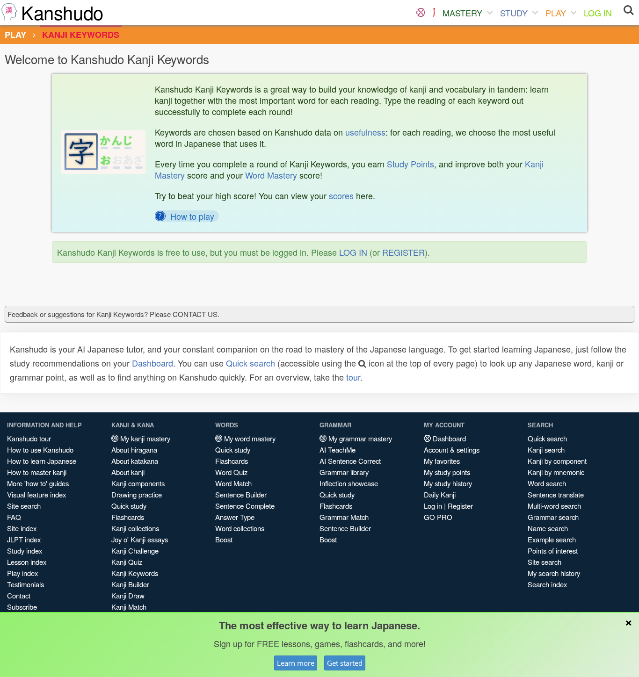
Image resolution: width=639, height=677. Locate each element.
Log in (433, 506)
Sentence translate (556, 494)
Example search (552, 539)
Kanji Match (128, 607)
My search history (554, 573)
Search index (547, 584)
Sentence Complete (245, 506)
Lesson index (26, 562)
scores (341, 195)
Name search (548, 528)
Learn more (295, 663)
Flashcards (127, 517)
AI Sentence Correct (350, 461)
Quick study (128, 506)
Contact (18, 595)
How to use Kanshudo (40, 449)
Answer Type (234, 517)
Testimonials (25, 584)
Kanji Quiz (126, 562)
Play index (22, 573)
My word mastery (249, 438)
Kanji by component (557, 461)
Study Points (410, 164)
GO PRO (438, 517)
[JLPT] (434, 12)
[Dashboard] (421, 12)
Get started (345, 663)
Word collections (239, 528)
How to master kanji (36, 472)
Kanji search (546, 449)
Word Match (233, 483)
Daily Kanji (440, 494)
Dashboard (152, 363)
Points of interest (553, 550)
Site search (24, 506)
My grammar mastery (359, 438)
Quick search (250, 363)
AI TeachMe (338, 449)
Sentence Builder (241, 494)
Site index (21, 528)
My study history (448, 483)
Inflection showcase (349, 483)
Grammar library (344, 472)
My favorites (442, 461)
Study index (24, 550)
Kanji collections (135, 528)
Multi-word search (554, 506)
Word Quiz (231, 472)
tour (353, 377)
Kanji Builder (130, 584)
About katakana (134, 461)
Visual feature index (36, 494)
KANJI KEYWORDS (80, 35)
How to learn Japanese (41, 461)
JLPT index (24, 539)
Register (460, 506)
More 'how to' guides (38, 483)
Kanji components (138, 483)
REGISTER (403, 252)
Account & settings (451, 449)
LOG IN (598, 13)
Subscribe (22, 607)
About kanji (128, 472)
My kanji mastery (144, 438)
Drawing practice (136, 494)
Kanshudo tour (29, 438)
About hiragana (134, 449)
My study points (447, 472)
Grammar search (553, 517)
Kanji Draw (128, 595)
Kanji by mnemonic (556, 472)
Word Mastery (271, 175)
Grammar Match (344, 517)
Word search (547, 483)
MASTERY (462, 13)
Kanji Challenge (135, 550)
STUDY (514, 13)
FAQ (14, 517)
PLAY (555, 13)
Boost (223, 539)
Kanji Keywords (134, 573)
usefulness (365, 132)
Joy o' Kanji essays (139, 539)
